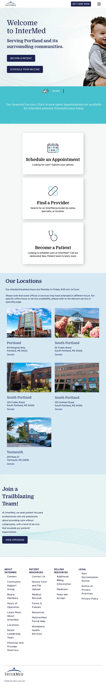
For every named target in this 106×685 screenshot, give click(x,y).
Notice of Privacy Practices (87, 590)
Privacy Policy (90, 598)
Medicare (62, 589)
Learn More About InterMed (14, 616)
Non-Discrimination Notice (90, 577)
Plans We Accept (62, 596)
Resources (38, 612)
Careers (12, 576)
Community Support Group (14, 585)
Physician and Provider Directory (15, 646)
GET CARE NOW (81, 3)
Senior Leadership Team (13, 634)
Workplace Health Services (38, 630)
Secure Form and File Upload (39, 585)
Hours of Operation (13, 605)
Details (10, 354)
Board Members (12, 596)
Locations (13, 624)
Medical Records (37, 596)
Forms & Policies (37, 605)
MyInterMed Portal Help (39, 619)
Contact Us (38, 576)
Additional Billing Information (64, 580)
